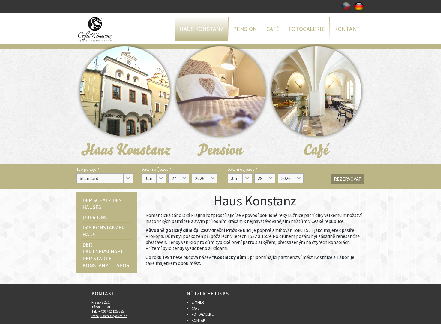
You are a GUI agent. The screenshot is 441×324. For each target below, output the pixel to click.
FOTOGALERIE (203, 314)
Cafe (316, 104)
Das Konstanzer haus (124, 104)
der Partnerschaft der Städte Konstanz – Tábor (106, 255)
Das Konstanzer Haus (103, 231)
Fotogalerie (307, 28)
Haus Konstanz (201, 28)
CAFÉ (196, 308)
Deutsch (359, 6)
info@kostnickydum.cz (109, 316)
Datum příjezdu (156, 169)
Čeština (346, 6)
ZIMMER (198, 302)
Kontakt (347, 28)
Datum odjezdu (242, 169)
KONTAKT (199, 320)
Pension (245, 28)
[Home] (106, 29)
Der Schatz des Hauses (102, 204)
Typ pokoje (87, 169)
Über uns (94, 217)
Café (272, 28)
